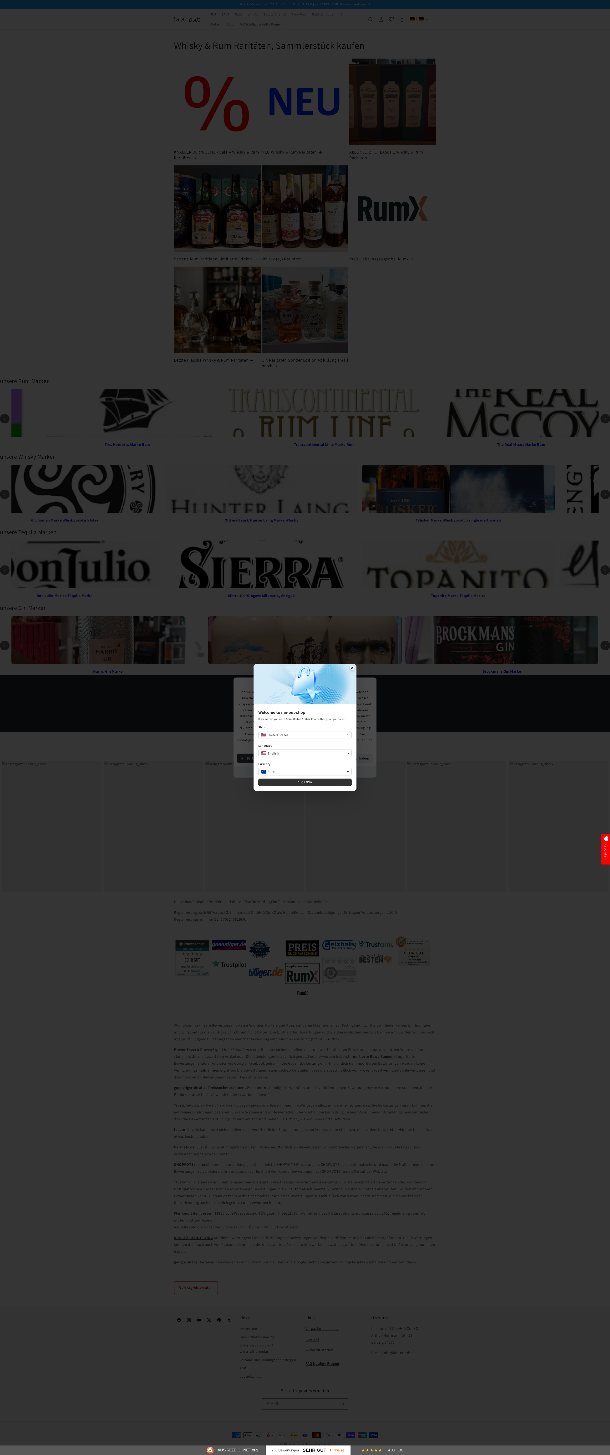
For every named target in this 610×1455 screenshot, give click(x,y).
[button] (305, 735)
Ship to (263, 727)
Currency (264, 764)
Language (265, 746)
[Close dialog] (352, 668)
